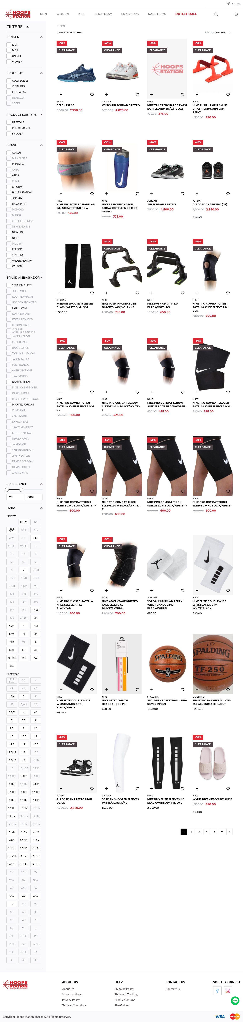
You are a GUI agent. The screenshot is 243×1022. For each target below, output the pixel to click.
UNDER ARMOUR (22, 260)
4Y (11, 888)
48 (35, 553)
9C (23, 928)
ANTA (15, 169)
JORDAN (17, 198)
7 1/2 (24, 585)
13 (23, 752)
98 (35, 585)
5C (11, 920)
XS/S (11, 625)
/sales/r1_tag (161, 14)
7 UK (24, 792)
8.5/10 (23, 840)
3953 (106, 689)
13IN (24, 601)
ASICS (15, 175)
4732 (106, 94)
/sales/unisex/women (67, 14)
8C (11, 928)
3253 (60, 590)
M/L (35, 633)
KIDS (15, 44)
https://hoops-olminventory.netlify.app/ (190, 14)
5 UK (11, 784)
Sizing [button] (11, 508)
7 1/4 (36, 577)
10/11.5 (35, 848)
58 (35, 561)
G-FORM (17, 186)
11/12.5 (23, 856)
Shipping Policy (124, 988)
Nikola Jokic (20, 438)
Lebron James (21, 325)
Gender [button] (12, 37)
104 (12, 593)
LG (23, 649)
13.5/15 (11, 760)
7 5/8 (24, 577)
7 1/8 (12, 585)
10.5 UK (35, 808)
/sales (108, 14)
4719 (151, 193)
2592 (151, 292)
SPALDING (18, 254)
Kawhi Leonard (22, 319)
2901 (60, 292)
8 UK (11, 800)
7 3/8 (36, 569)
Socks (16, 103)
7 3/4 (12, 577)
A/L (24, 537)
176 (12, 617)
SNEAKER (17, 133)
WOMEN (17, 61)
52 (11, 561)
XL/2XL (12, 657)
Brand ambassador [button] (23, 277)
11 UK (11, 816)
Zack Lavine (19, 415)
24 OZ (23, 545)
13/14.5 (23, 864)
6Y (23, 896)
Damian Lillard (22, 381)
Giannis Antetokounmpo (23, 330)
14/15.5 (35, 864)
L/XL (11, 649)
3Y (23, 880)
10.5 (23, 736)
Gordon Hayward (24, 302)
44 (23, 553)
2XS (36, 537)
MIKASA (16, 215)
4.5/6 (12, 696)
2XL (24, 657)
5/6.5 (24, 704)
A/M (11, 537)
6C (23, 920)
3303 (60, 392)
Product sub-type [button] (21, 114)
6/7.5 (24, 832)
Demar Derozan (23, 461)
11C (36, 936)
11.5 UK (23, 816)
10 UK (23, 808)
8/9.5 (36, 840)
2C (35, 904)
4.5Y (23, 888)
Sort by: (209, 32)
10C (11, 936)
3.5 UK (11, 776)
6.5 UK (11, 792)
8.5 (11, 728)
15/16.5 (23, 768)
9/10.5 (11, 848)
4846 (151, 689)
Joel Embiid (19, 290)
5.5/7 (12, 712)
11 (35, 736)
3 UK (36, 768)
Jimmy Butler (21, 455)
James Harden (21, 336)
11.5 (11, 744)
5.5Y (11, 896)
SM (36, 625)
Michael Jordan (23, 404)
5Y (35, 888)
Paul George (20, 347)
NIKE (15, 237)
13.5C (23, 951)
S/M (11, 633)
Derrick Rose (21, 393)
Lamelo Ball (20, 421)
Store (236, 3)
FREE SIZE (12, 530)
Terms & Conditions (74, 1005)
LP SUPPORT (19, 203)
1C (23, 904)
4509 (197, 193)
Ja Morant (19, 444)
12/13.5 (11, 864)
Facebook (217, 991)
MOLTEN (17, 243)
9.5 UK (23, 617)
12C (24, 944)
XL (35, 649)
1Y (11, 872)
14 (23, 760)
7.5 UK (35, 792)
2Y (35, 872)
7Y (11, 904)
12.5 (35, 744)
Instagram (228, 991)
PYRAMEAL (18, 164)
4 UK (24, 776)
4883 (60, 94)
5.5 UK (23, 784)
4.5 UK (35, 776)
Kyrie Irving (20, 307)
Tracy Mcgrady (22, 427)
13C (11, 951)
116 (36, 593)
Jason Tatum (20, 359)
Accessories (20, 80)
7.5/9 (36, 832)
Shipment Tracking (126, 994)
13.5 (35, 752)
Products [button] (14, 73)
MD (12, 641)
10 (11, 736)
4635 (60, 788)
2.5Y (11, 880)
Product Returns (125, 999)
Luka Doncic (20, 364)
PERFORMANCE (21, 128)
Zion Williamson (23, 353)
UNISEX (16, 55)
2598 (106, 292)
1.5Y (23, 872)
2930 (197, 392)
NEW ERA (17, 232)
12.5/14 (11, 752)
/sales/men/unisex (48, 14)
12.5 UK (11, 824)
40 (11, 553)
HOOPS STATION (22, 192)
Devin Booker (21, 466)
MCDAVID (18, 209)
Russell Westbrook (25, 398)
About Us (68, 988)
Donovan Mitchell (25, 387)
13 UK (23, 824)
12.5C (36, 944)
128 (12, 601)
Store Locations (71, 994)
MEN (15, 50)
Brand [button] (11, 145)
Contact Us (172, 988)
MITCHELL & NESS (22, 220)
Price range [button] (16, 484)
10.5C (23, 936)
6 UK (36, 784)
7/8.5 (12, 840)
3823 (151, 788)
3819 (151, 590)
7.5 (23, 720)
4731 (197, 788)
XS (35, 617)
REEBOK (17, 249)
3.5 (23, 680)
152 (12, 609)
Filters (15, 26)
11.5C (12, 944)
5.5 (36, 704)
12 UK (35, 816)
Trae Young (20, 376)
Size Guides (122, 1005)
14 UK (35, 760)
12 (23, 744)
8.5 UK (23, 800)
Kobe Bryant (20, 342)
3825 (197, 590)
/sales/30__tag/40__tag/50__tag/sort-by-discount (134, 14)
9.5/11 (23, 848)
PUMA (15, 181)
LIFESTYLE (18, 122)
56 (23, 561)
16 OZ (35, 609)
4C (23, 912)
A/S (36, 529)
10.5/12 (11, 856)
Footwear (19, 92)
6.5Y (35, 896)
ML (23, 641)
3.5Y (35, 880)
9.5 (36, 728)
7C (35, 920)
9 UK (36, 800)
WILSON (17, 266)
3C (11, 912)
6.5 (36, 712)
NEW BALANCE (21, 226)
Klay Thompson (22, 296)
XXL (36, 657)
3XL (12, 665)
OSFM (23, 522)
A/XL (24, 529)
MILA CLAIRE (19, 158)
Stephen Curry (22, 285)
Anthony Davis (22, 370)
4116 (60, 193)
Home (62, 26)
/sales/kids (86, 14)
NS (36, 522)
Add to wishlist (92, 94)
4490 (197, 94)
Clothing (18, 86)
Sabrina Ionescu (23, 449)
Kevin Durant (21, 313)
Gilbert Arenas (22, 432)
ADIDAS (16, 152)
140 (36, 601)
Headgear (18, 97)
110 (24, 593)
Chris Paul (19, 410)
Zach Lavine (20, 472)
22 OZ (11, 545)
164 (24, 609)
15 (11, 768)
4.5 (36, 688)
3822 (60, 689)
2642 (151, 94)
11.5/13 (35, 856)
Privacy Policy (71, 999)
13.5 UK (35, 824)
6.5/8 (12, 832)
